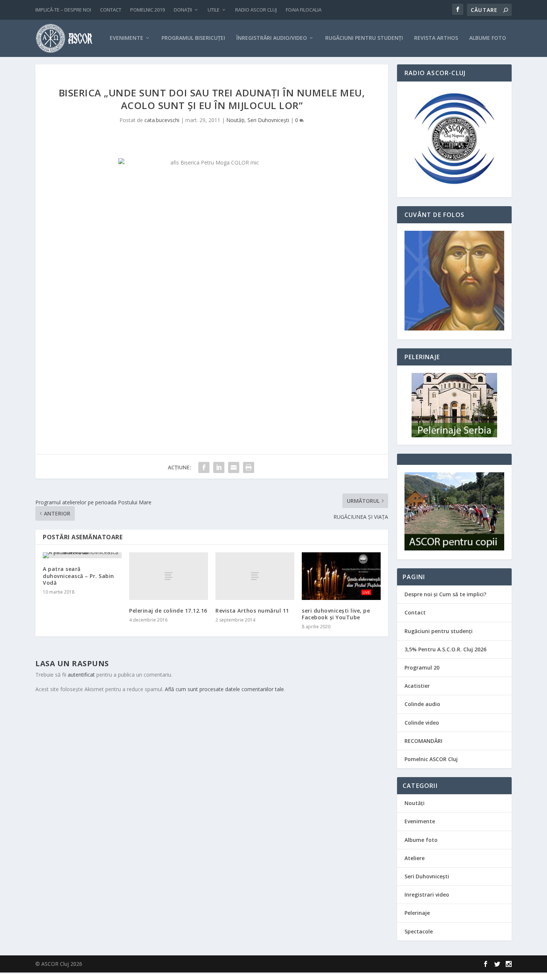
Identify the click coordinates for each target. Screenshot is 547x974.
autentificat (81, 674)
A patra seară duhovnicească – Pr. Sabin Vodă (78, 575)
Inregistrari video (426, 894)
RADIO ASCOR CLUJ (256, 9)
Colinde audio (422, 704)
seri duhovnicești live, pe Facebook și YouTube (336, 614)
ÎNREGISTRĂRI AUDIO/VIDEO (271, 38)
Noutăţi (235, 120)
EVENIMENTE (126, 38)
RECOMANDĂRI (423, 740)
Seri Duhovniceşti (268, 120)
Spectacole (418, 931)
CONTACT (110, 9)
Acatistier (417, 685)
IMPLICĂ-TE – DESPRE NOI (63, 9)
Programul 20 (421, 667)
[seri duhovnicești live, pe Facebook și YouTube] (341, 576)
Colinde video (421, 722)
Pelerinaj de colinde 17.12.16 (168, 610)
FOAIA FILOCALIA (304, 9)
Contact (415, 612)
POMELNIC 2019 (147, 9)
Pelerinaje (417, 912)
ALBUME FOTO (487, 38)
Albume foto (421, 839)
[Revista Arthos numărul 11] (254, 576)
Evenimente (419, 821)
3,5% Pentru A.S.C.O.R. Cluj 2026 (445, 649)
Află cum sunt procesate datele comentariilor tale (224, 689)
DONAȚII (183, 9)
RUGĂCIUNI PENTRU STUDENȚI (364, 38)
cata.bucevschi (161, 120)
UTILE (214, 9)
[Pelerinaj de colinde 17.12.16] (168, 576)
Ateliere (414, 858)
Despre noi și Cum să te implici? (445, 594)
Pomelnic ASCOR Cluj (431, 759)
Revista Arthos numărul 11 (252, 610)
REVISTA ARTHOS (436, 38)
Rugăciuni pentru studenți (438, 631)
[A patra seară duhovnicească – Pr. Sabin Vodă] (82, 555)
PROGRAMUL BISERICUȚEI (193, 38)
